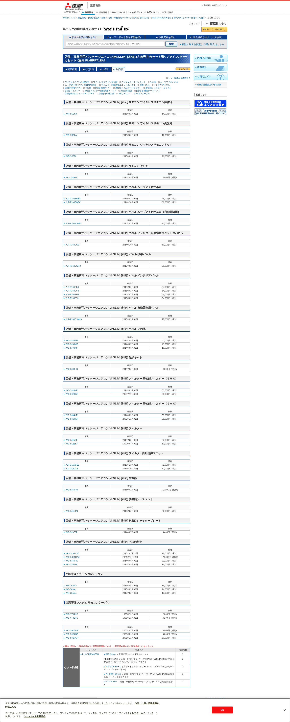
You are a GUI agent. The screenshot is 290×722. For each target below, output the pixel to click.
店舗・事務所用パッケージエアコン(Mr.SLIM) (128, 18)
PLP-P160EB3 (72, 287)
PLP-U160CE (71, 468)
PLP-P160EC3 (72, 291)
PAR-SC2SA (71, 114)
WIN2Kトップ (69, 18)
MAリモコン (124, 93)
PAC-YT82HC (71, 618)
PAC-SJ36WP (71, 344)
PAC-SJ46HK (71, 561)
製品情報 (82, 18)
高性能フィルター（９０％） (159, 88)
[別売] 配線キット (103, 88)
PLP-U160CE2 (72, 465)
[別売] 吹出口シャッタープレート (79, 93)
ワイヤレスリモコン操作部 (77, 82)
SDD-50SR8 (111, 682)
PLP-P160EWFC (73, 202)
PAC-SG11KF (71, 444)
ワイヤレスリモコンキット (134, 82)
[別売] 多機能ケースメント (148, 90)
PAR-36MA (70, 589)
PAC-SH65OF (71, 630)
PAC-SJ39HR (71, 369)
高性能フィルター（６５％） (128, 88)
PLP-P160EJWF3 (73, 223)
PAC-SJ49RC (71, 177)
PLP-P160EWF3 (72, 198)
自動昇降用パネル (73, 88)
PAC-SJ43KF (71, 390)
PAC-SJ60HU (71, 490)
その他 (153, 82)
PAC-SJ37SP (71, 532)
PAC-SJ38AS (71, 348)
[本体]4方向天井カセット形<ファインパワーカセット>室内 (177, 18)
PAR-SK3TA (70, 156)
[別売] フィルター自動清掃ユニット (100, 90)
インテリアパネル (162, 85)
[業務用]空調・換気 (96, 18)
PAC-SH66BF (71, 634)
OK (222, 710)
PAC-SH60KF (71, 419)
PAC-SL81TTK (72, 553)
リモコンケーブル (142, 93)
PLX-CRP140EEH (90, 654)
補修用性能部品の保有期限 (209, 84)
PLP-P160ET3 (72, 298)
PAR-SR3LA (71, 135)
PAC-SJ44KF (71, 415)
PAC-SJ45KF (71, 440)
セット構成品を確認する (179, 78)
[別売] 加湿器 (126, 90)
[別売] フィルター (72, 90)
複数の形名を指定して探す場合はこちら (203, 44)
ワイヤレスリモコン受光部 (105, 82)
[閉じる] (284, 710)
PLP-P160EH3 (72, 294)
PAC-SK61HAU (72, 557)
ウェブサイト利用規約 (34, 716)
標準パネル (145, 85)
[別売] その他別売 (106, 93)
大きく (220, 23)
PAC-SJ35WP (71, 340)
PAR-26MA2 (71, 585)
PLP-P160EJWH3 (73, 319)
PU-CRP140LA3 (113, 674)
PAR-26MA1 (71, 593)
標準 (214, 23)
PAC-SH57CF (71, 638)
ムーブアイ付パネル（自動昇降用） (81, 85)
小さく (207, 23)
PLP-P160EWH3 (73, 266)
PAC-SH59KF (71, 394)
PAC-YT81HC (71, 614)
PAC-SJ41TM (71, 511)
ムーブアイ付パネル (169, 82)
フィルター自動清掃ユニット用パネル (118, 85)
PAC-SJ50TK (71, 564)
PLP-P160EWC (72, 245)
